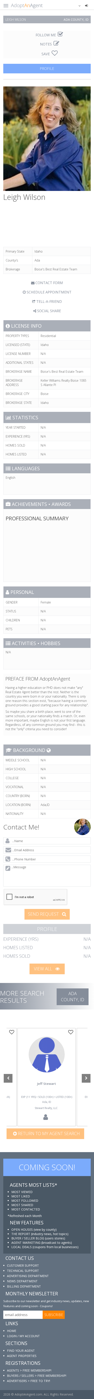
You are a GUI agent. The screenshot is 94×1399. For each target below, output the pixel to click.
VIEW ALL (43, 969)
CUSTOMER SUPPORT (23, 1265)
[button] (76, 5)
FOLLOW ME (46, 35)
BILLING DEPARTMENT (24, 1286)
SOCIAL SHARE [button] (48, 310)
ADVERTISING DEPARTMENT (28, 1276)
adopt (46, 1061)
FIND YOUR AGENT (21, 1350)
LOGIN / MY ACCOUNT (23, 1336)
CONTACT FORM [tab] (49, 282)
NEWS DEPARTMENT (22, 1281)
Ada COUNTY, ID (72, 997)
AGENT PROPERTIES (22, 1356)
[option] (46, 1077)
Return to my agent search (48, 1133)
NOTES (46, 44)
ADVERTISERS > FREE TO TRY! (28, 1381)
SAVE (46, 54)
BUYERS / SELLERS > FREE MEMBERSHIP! (36, 1376)
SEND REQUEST (44, 914)
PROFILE (47, 68)
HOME (11, 1331)
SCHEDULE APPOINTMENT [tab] (48, 292)
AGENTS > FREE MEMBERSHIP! (29, 1370)
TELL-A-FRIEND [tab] (48, 301)
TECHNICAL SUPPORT (23, 1271)
